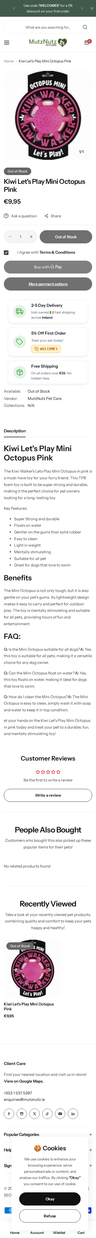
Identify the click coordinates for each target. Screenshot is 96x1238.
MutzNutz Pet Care (44, 398)
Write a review (48, 795)
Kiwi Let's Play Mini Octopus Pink (29, 1006)
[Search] (85, 27)
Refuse (50, 1216)
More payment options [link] (48, 284)
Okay (50, 1198)
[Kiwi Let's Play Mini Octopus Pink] (32, 969)
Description (15, 430)
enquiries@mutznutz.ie (24, 1099)
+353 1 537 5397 (18, 1093)
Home (9, 61)
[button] (14, 8)
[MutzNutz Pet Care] (48, 42)
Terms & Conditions (57, 252)
